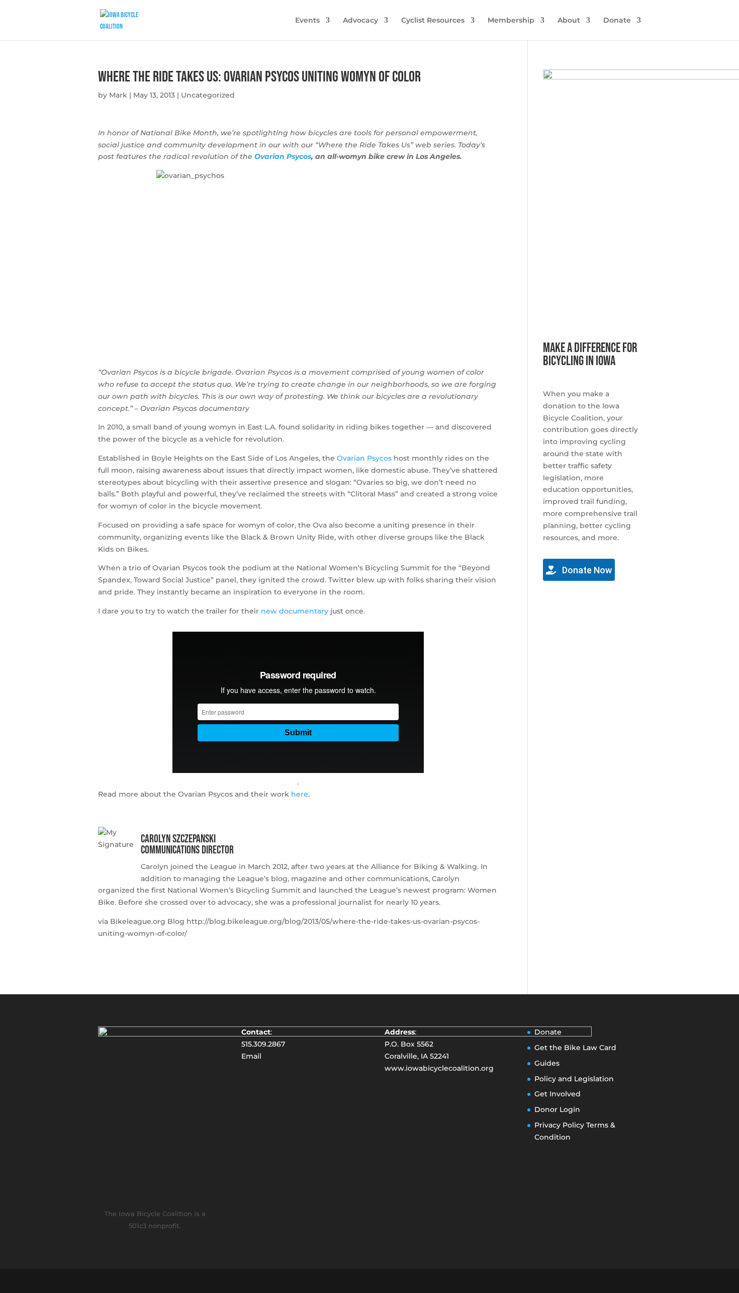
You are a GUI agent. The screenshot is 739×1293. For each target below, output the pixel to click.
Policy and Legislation (574, 1078)
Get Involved (557, 1093)
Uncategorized (208, 95)
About (569, 21)
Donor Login (557, 1109)
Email (251, 1056)
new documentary (294, 611)
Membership (511, 21)
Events (307, 21)
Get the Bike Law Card (575, 1047)
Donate (617, 21)
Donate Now (586, 570)
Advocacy (360, 21)
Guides (547, 1063)
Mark (118, 95)
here (299, 794)
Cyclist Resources (433, 21)
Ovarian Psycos (282, 156)
